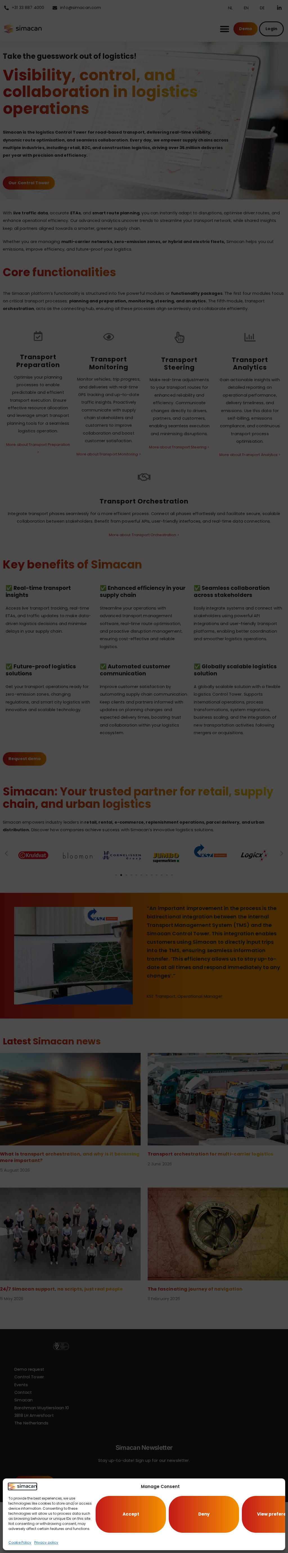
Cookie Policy (20, 1542)
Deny (204, 1514)
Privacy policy (46, 1542)
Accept (131, 1514)
